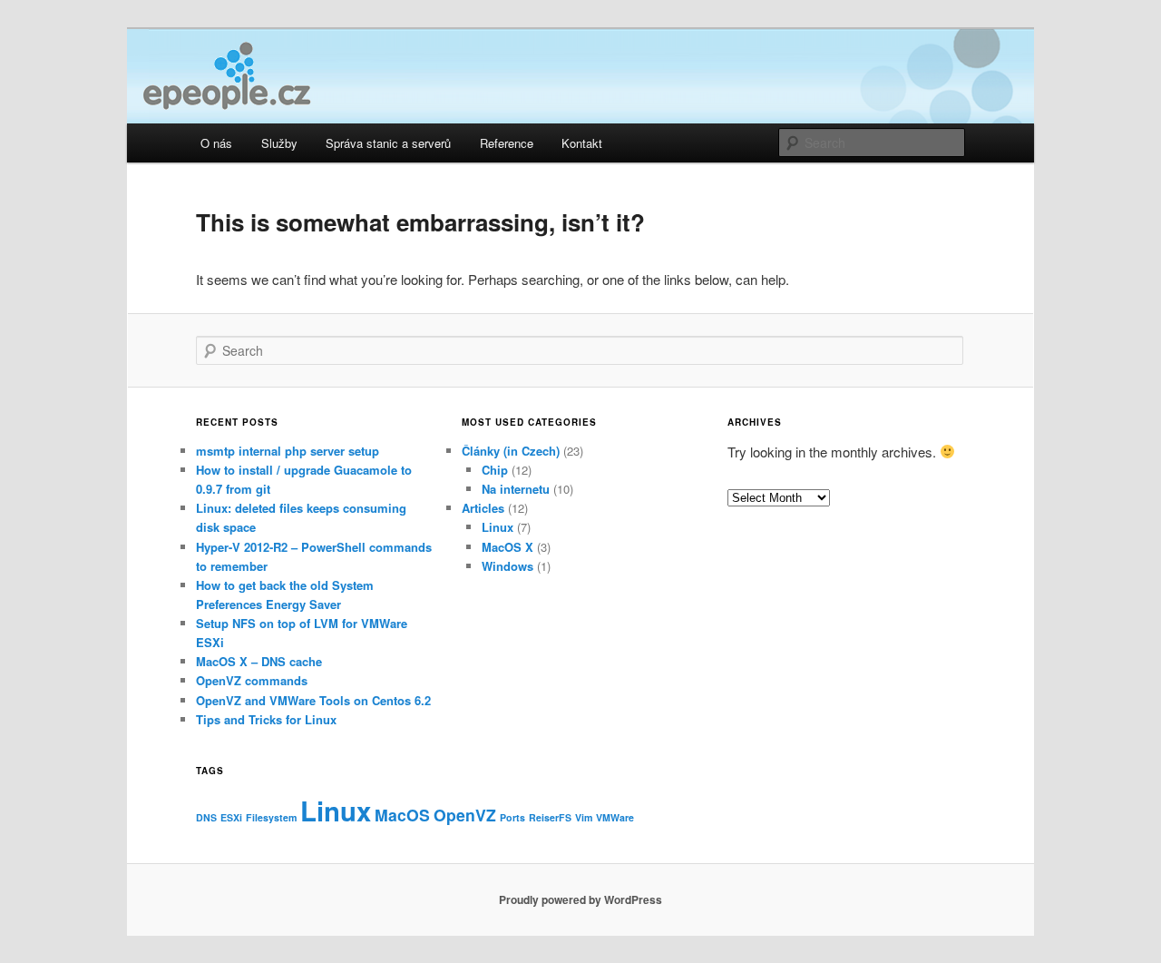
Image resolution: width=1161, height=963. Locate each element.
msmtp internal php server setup (287, 450)
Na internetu (516, 488)
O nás (216, 143)
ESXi (231, 817)
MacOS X (507, 546)
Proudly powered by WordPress (580, 899)
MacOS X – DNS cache (259, 661)
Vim (583, 817)
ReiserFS (550, 817)
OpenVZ (465, 814)
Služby (279, 143)
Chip (495, 469)
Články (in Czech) (511, 450)
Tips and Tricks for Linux (266, 719)
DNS (206, 817)
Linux (497, 527)
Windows (507, 566)
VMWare (615, 817)
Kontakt (581, 143)
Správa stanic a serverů (388, 143)
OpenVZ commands (251, 680)
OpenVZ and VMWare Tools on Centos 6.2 (313, 700)
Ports (512, 817)
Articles (483, 507)
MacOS (402, 814)
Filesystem (271, 817)
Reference (506, 143)
